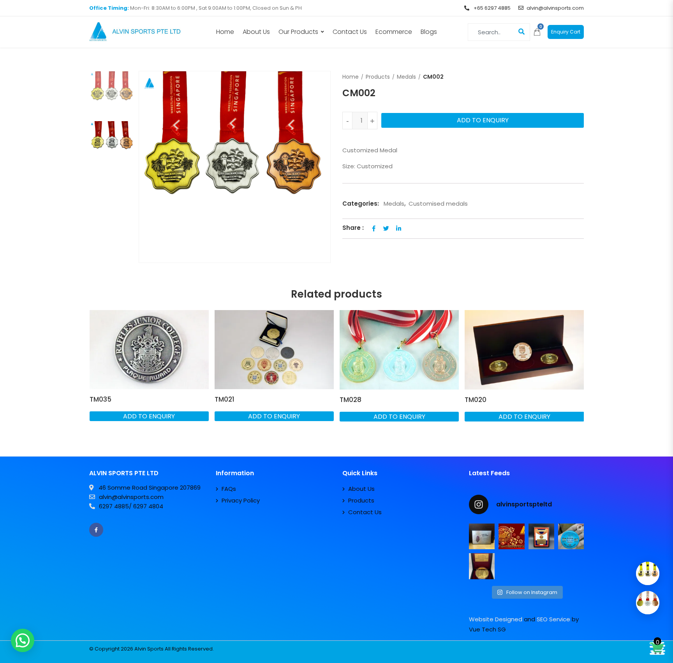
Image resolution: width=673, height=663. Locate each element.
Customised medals (438, 203)
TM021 (224, 399)
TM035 (100, 399)
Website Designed (495, 619)
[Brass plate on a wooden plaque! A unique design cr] (541, 536)
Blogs (429, 31)
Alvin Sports (149, 648)
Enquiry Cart (565, 31)
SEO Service (553, 619)
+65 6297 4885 (491, 8)
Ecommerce (393, 31)
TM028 (350, 399)
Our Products (298, 31)
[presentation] (94, 379)
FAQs (229, 489)
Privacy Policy (241, 500)
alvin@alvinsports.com (555, 8)
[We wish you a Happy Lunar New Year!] (511, 536)
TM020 (475, 399)
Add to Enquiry (483, 120)
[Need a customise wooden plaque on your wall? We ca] (482, 536)
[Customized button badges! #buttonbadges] (571, 536)
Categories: (360, 203)
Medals (406, 77)
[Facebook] (96, 530)
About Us (256, 31)
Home (225, 31)
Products (378, 77)
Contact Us (350, 31)
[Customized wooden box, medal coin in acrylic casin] (482, 566)
